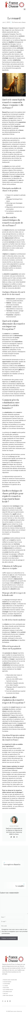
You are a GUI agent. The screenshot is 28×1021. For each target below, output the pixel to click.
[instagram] (2, 1001)
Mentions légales (8, 995)
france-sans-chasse (19, 22)
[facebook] (7, 1001)
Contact (5, 993)
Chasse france (7, 981)
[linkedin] (10, 1001)
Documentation (7, 991)
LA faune (5, 985)
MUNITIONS (6, 987)
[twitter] (5, 1001)
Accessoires (6, 983)
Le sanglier (20, 886)
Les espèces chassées (12, 864)
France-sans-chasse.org (10, 979)
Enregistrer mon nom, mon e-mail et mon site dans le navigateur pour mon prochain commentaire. (14, 931)
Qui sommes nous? (8, 989)
